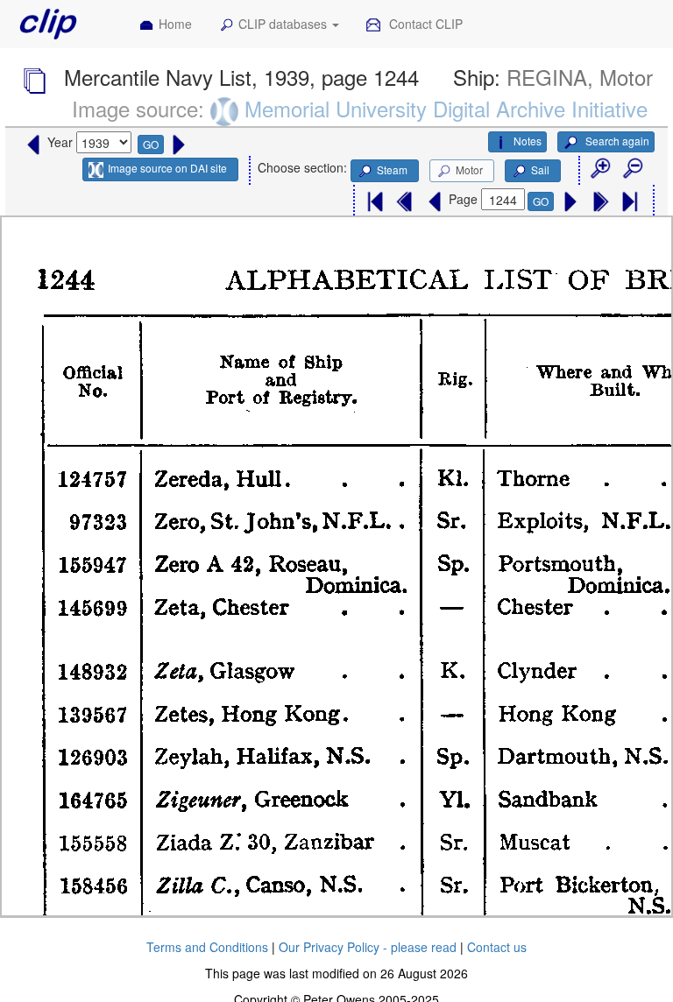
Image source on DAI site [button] (167, 167)
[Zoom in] (599, 169)
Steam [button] (392, 169)
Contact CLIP (424, 23)
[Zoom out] (632, 169)
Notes (528, 140)
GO (151, 144)
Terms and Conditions (207, 947)
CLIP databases (284, 23)
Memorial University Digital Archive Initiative (446, 108)
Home (175, 23)
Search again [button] (616, 140)
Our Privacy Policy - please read (368, 947)
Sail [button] (540, 169)
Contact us (497, 947)
